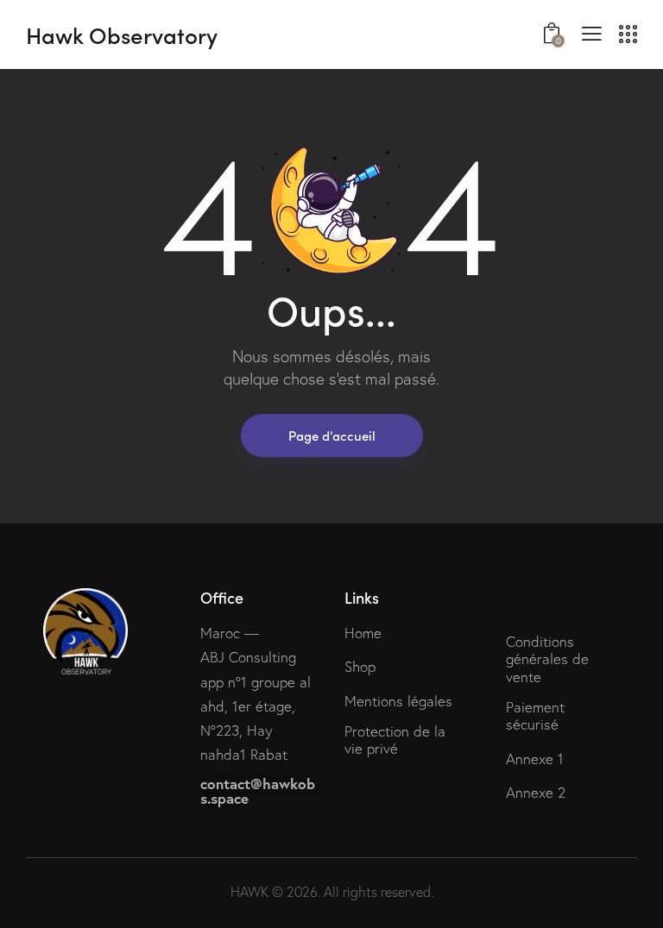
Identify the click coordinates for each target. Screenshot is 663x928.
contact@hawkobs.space (257, 791)
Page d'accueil (332, 435)
